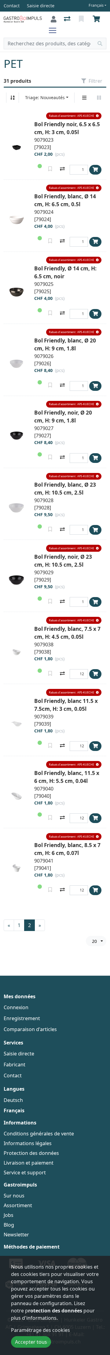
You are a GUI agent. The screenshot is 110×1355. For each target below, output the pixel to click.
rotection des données (55, 1310)
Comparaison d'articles (30, 1029)
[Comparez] (62, 169)
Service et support (25, 1172)
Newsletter (16, 1234)
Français (96, 5)
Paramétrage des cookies (40, 1330)
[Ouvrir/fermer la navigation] (55, 30)
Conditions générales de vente (39, 1133)
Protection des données (31, 1153)
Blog (9, 1224)
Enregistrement (22, 1018)
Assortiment (18, 1205)
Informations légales (28, 1143)
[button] (73, 116)
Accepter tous (31, 1342)
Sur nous (14, 1195)
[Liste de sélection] (82, 19)
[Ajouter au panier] (95, 170)
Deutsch (13, 1100)
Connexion (16, 1007)
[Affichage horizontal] (99, 97)
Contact (13, 1075)
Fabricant (14, 1064)
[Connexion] (53, 19)
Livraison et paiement (28, 1162)
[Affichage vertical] (84, 97)
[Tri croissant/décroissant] (12, 97)
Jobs (8, 1215)
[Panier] (97, 19)
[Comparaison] (67, 19)
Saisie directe (19, 1053)
